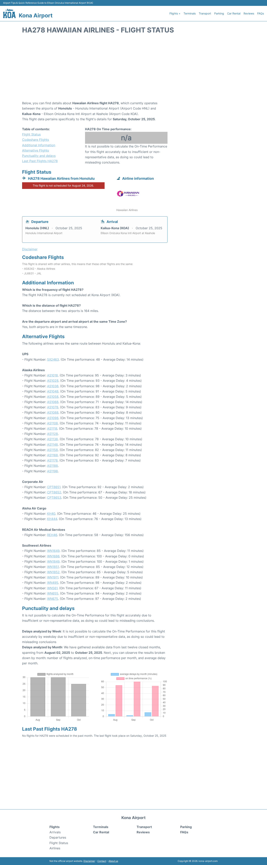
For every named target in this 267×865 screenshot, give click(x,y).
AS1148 (52, 444)
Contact (101, 861)
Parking (219, 13)
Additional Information (38, 145)
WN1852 (53, 572)
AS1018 (52, 375)
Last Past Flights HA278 (40, 161)
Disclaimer (89, 861)
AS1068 (52, 402)
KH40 (51, 514)
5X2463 (53, 359)
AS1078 (52, 407)
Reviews (249, 13)
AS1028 (52, 381)
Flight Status (31, 134)
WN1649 (53, 551)
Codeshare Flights (35, 140)
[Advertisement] (133, 69)
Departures (57, 837)
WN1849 (53, 561)
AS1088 (52, 412)
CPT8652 (54, 492)
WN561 (52, 588)
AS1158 (52, 450)
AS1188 (52, 466)
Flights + (174, 13)
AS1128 (52, 434)
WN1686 (53, 556)
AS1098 (52, 418)
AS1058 (52, 397)
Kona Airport (36, 15)
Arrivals (55, 832)
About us (113, 861)
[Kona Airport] (9, 13)
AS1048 (52, 391)
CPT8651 (53, 487)
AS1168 (52, 455)
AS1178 (52, 460)
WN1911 (52, 577)
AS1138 (52, 439)
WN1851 (53, 567)
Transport (205, 13)
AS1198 (52, 471)
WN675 (52, 599)
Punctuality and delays (39, 156)
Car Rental (233, 13)
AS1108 (52, 423)
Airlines (54, 848)
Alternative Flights (35, 150)
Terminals (190, 13)
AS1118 (52, 428)
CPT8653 (54, 497)
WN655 (52, 593)
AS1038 (52, 386)
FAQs (260, 13)
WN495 (52, 583)
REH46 (52, 535)
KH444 (52, 519)
